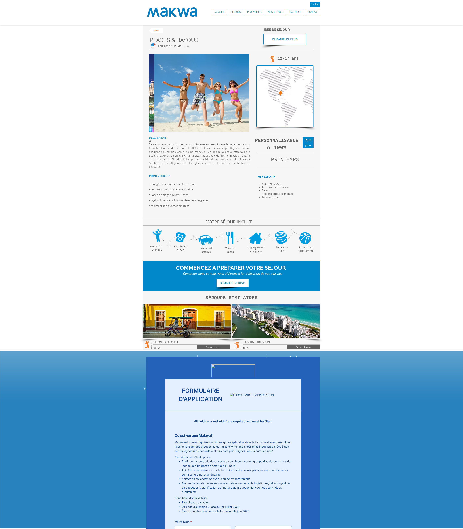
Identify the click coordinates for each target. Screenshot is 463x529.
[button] (236, 12)
